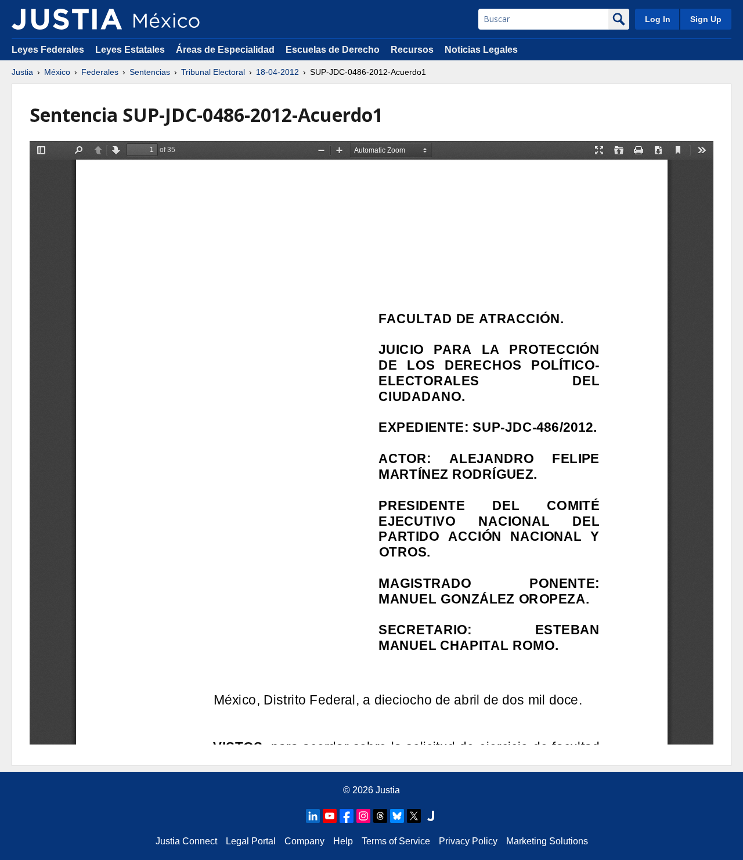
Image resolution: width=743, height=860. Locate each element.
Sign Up (706, 19)
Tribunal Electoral (213, 72)
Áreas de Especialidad (225, 50)
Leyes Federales (48, 50)
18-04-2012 (277, 72)
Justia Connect (186, 841)
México (57, 72)
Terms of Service (396, 841)
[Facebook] (347, 816)
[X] (414, 816)
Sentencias (149, 72)
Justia (22, 72)
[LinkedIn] (313, 816)
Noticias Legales (481, 50)
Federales (99, 72)
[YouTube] (330, 816)
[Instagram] (363, 816)
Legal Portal (251, 841)
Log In (657, 19)
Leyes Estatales (130, 50)
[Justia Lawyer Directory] (431, 816)
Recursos (412, 50)
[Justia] (67, 19)
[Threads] (380, 816)
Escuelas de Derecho (333, 50)
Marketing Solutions (547, 841)
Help (343, 841)
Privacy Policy (468, 841)
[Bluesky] (397, 816)
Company (304, 841)
